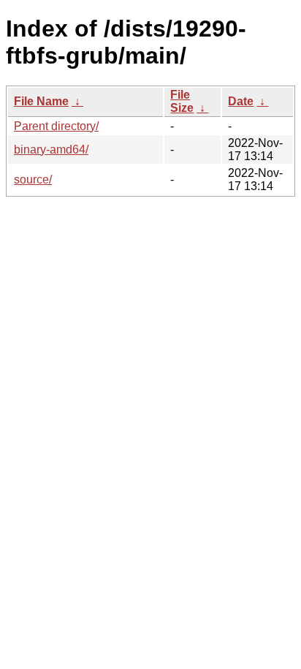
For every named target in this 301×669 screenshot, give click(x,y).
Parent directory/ (56, 126)
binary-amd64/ (51, 149)
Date (241, 101)
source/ (33, 179)
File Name (41, 101)
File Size (182, 101)
